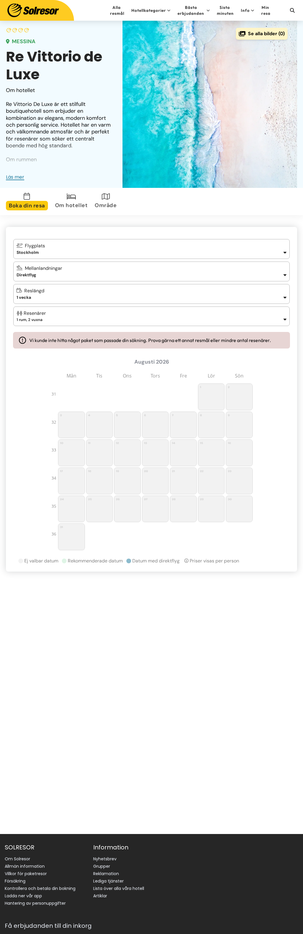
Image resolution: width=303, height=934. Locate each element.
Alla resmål (117, 10)
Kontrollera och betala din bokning (40, 888)
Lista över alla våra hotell (118, 888)
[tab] (28, 201)
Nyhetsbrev (105, 859)
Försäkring (15, 881)
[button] (151, 316)
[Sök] (292, 10)
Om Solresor (17, 859)
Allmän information (25, 866)
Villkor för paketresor (26, 874)
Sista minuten (225, 10)
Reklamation (106, 874)
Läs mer (15, 177)
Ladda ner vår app (23, 896)
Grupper (101, 866)
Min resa (265, 10)
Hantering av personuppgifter (35, 903)
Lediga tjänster (108, 881)
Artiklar (100, 896)
